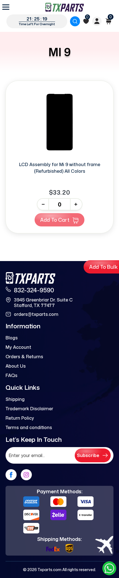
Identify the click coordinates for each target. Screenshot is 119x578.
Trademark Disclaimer (29, 408)
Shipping (15, 399)
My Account (18, 347)
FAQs (11, 375)
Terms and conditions (29, 427)
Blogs (12, 337)
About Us (16, 366)
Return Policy (20, 418)
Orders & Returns (24, 356)
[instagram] (26, 474)
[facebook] (11, 474)
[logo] (64, 7)
